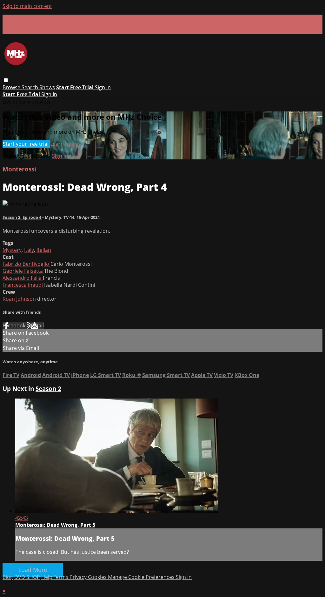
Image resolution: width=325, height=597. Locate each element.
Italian (43, 249)
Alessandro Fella (23, 277)
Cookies (98, 577)
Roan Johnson (20, 298)
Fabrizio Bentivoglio (26, 263)
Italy (29, 249)
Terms (62, 577)
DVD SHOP (27, 577)
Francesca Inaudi (23, 284)
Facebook (15, 325)
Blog (8, 577)
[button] (6, 80)
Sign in (103, 87)
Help (47, 577)
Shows (47, 87)
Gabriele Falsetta (23, 270)
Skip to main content (27, 6)
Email (37, 325)
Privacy (79, 577)
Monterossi (19, 169)
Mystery (12, 249)
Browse (12, 87)
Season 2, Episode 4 (22, 217)
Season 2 (48, 388)
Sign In (49, 94)
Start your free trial (26, 143)
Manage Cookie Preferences (142, 577)
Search (30, 87)
